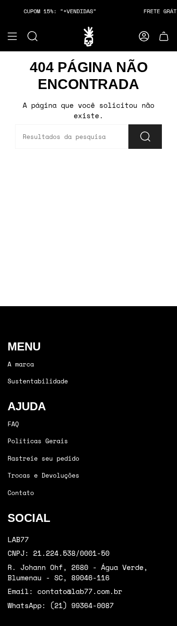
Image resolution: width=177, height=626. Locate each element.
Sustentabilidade (38, 381)
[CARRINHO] (164, 36)
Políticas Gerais (38, 441)
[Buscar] (145, 136)
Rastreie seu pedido (43, 458)
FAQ (13, 424)
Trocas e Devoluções (43, 475)
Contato (21, 492)
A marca (21, 364)
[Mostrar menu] (12, 36)
